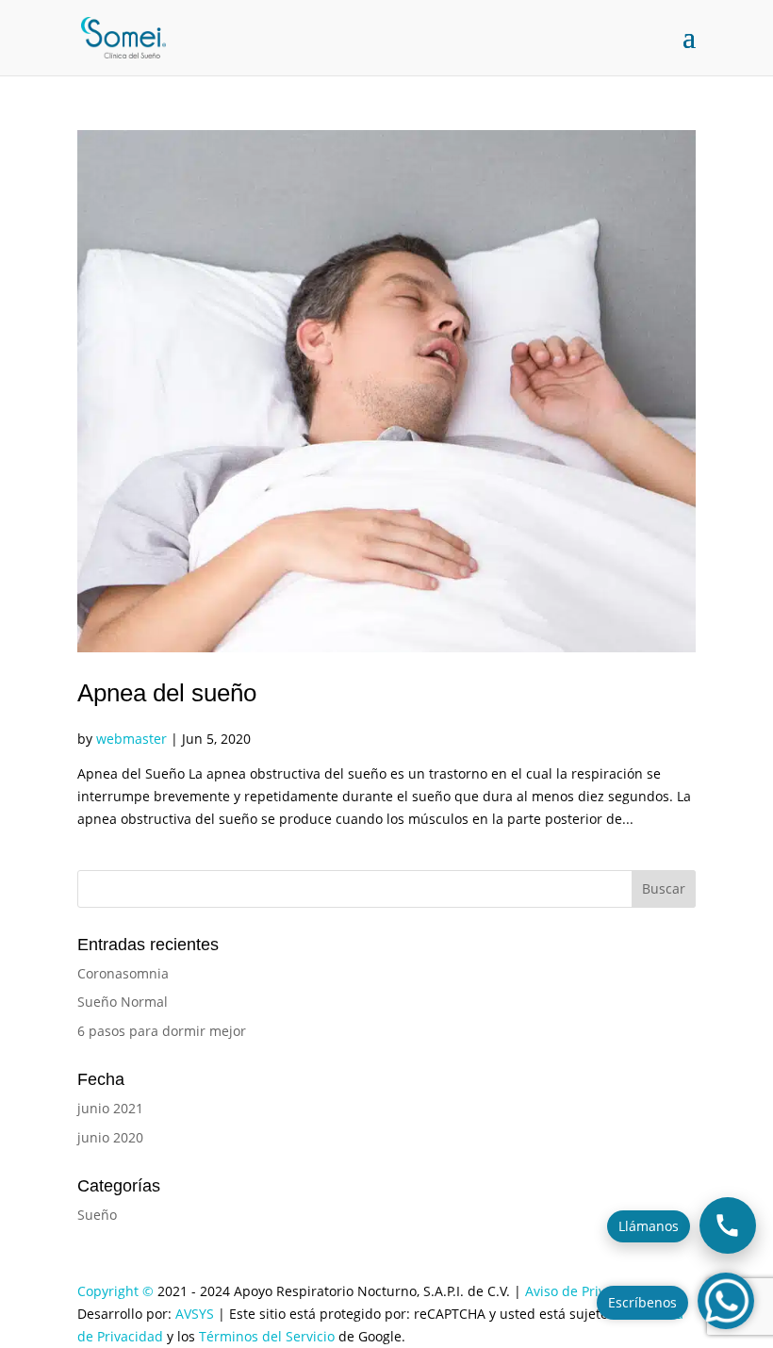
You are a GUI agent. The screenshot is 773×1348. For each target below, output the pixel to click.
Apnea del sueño (166, 693)
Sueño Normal (122, 1002)
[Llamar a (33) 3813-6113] (727, 1225)
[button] (726, 1301)
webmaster (131, 739)
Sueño (97, 1215)
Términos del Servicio (267, 1336)
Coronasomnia (123, 973)
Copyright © (115, 1291)
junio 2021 (110, 1108)
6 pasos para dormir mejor (161, 1031)
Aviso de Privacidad (586, 1291)
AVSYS (194, 1314)
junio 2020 (110, 1137)
